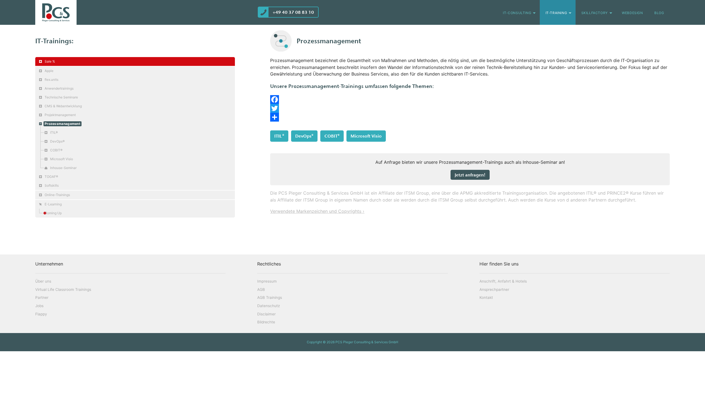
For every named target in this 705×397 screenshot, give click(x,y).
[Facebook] (470, 99)
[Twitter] (470, 108)
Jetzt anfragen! (470, 175)
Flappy (41, 314)
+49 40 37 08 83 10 (293, 12)
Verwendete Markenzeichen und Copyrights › (317, 211)
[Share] (470, 117)
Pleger (56, 12)
